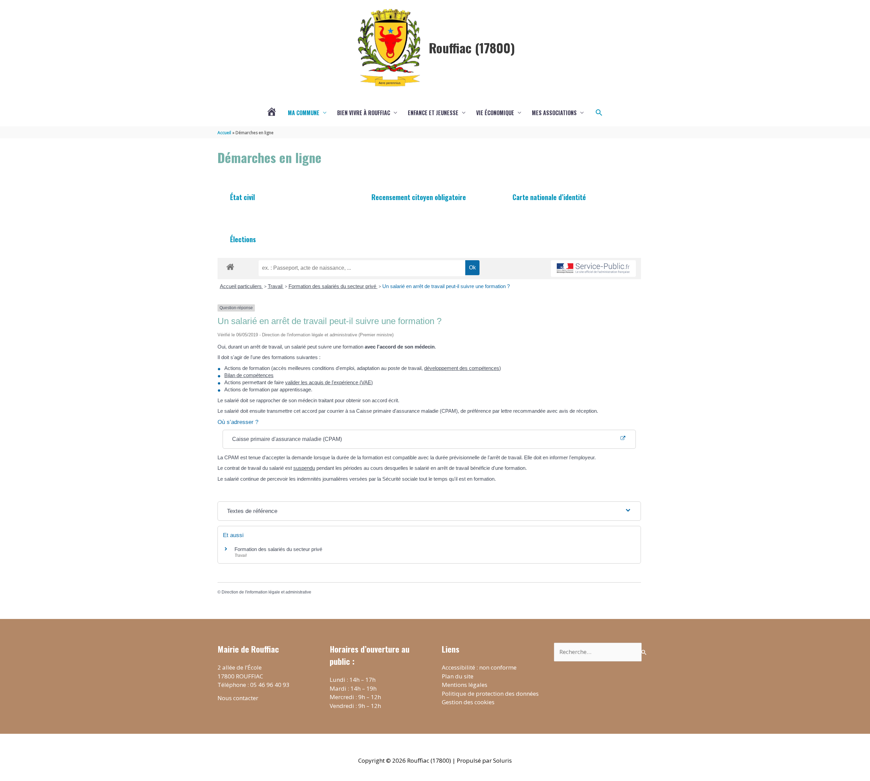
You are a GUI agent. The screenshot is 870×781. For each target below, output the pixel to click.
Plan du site (457, 676)
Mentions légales (464, 685)
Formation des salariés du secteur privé (333, 286)
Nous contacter (238, 698)
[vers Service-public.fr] (593, 268)
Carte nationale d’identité (549, 197)
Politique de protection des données (490, 693)
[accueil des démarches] (230, 265)
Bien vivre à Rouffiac (363, 113)
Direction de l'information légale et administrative (266, 592)
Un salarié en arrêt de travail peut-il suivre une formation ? (446, 286)
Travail (276, 286)
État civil (242, 197)
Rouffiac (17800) (472, 47)
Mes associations (554, 113)
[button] (599, 112)
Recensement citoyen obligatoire (418, 197)
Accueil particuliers (241, 286)
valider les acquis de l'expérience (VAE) (329, 382)
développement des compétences (461, 368)
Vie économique (495, 113)
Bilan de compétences (249, 375)
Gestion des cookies (468, 702)
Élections (243, 239)
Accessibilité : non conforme (479, 667)
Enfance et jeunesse (433, 113)
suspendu (304, 468)
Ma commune (303, 113)
